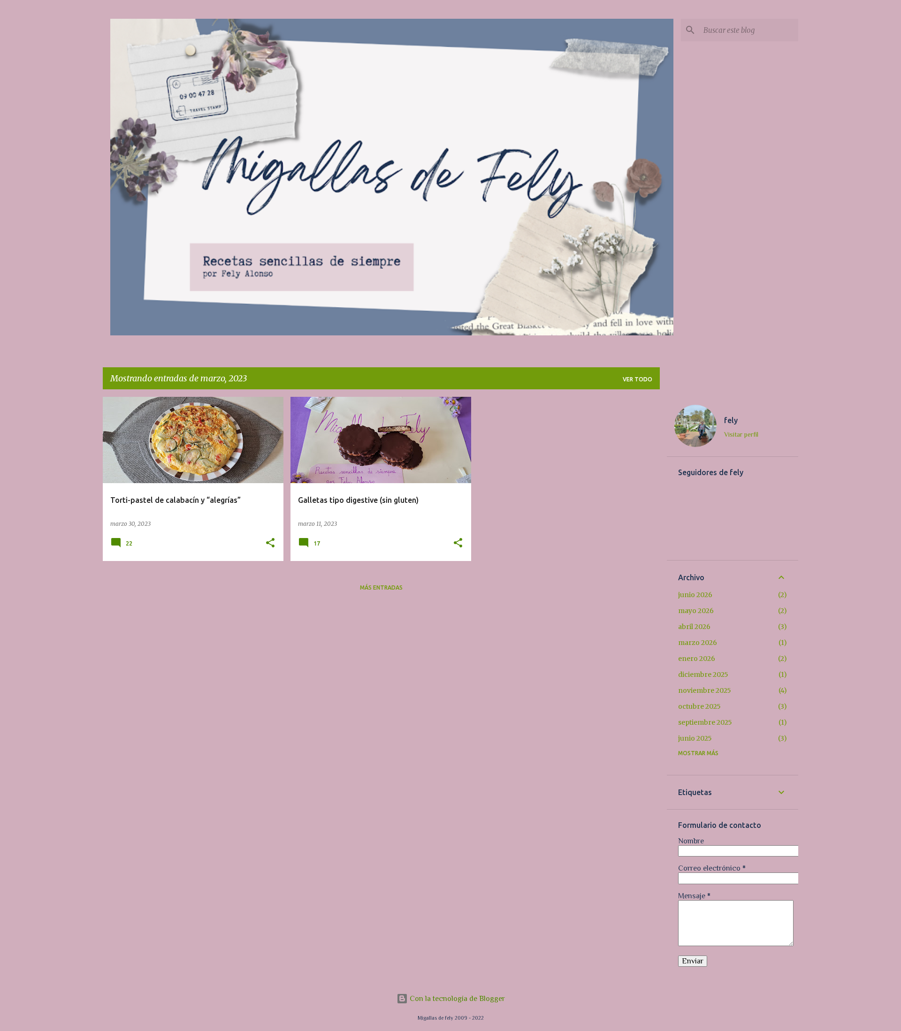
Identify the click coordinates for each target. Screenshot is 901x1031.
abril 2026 (694, 626)
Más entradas (381, 587)
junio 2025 (695, 738)
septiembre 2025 (705, 722)
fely (731, 420)
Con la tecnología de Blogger (456, 998)
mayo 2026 (696, 610)
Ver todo (637, 379)
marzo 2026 (697, 642)
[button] (270, 543)
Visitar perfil (741, 434)
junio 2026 (695, 595)
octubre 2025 (699, 706)
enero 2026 (696, 658)
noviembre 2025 (704, 690)
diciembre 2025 (703, 674)
